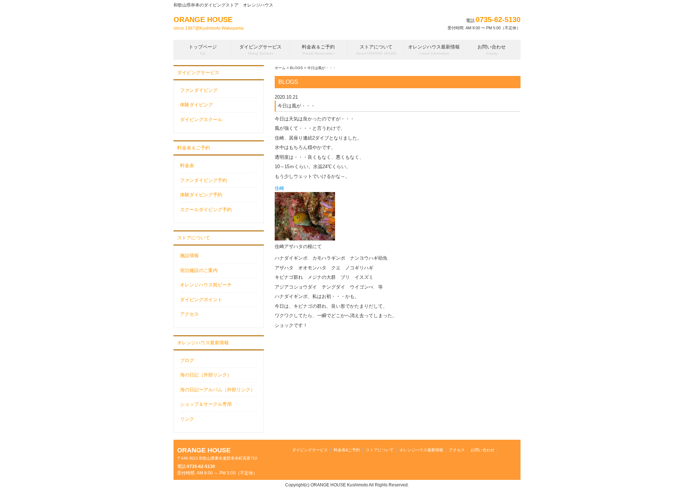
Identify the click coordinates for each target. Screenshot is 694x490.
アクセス (189, 314)
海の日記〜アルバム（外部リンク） (217, 389)
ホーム (280, 68)
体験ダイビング (196, 104)
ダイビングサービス (198, 72)
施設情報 (189, 255)
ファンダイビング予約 (203, 180)
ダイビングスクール (201, 119)
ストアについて (193, 237)
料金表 (187, 165)
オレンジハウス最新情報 (203, 342)
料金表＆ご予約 (193, 147)
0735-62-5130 (498, 20)
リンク (187, 419)
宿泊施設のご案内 (199, 270)
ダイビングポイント (201, 299)
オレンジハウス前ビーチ (206, 284)
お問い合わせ (482, 450)
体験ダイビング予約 (201, 194)
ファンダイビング (199, 90)
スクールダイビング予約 (206, 209)
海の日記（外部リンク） (206, 375)
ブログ (187, 360)
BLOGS (296, 68)
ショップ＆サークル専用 (206, 404)
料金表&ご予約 (347, 450)
